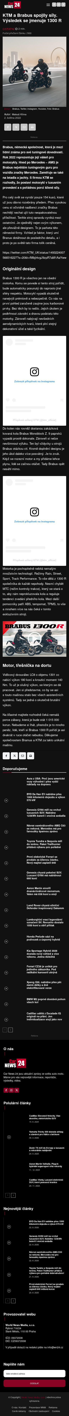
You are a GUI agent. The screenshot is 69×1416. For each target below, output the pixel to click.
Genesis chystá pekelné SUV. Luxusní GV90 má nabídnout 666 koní (44, 875)
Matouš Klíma (19, 114)
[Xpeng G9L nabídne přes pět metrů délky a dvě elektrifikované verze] (14, 986)
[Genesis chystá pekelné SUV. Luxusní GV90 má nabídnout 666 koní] (14, 876)
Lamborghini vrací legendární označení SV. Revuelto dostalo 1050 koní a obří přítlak (45, 922)
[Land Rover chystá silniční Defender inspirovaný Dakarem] (14, 908)
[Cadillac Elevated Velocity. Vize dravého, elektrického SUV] (16, 1118)
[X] (63, 4)
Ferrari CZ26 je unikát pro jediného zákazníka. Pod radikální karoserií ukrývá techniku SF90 (42, 971)
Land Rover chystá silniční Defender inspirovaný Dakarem (45, 906)
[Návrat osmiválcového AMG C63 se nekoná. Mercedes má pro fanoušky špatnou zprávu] (14, 829)
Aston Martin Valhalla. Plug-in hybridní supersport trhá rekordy (46, 1165)
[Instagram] (59, 4)
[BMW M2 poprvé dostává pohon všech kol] (14, 1002)
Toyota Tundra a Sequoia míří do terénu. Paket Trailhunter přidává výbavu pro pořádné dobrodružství (44, 845)
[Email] (24, 127)
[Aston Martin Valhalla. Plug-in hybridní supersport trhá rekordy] (16, 1166)
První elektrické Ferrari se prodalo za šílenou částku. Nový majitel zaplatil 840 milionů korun (43, 861)
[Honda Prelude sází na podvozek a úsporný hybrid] (14, 939)
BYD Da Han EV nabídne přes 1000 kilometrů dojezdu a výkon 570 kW (46, 797)
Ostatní (9, 29)
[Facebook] (54, 4)
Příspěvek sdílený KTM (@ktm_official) (34, 420)
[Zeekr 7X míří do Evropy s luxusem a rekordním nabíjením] (16, 1150)
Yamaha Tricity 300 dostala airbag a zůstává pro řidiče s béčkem (46, 1133)
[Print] (32, 127)
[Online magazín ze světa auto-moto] (12, 5)
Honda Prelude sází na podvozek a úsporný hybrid (43, 938)
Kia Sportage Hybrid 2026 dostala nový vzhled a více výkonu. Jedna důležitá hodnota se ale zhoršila (43, 955)
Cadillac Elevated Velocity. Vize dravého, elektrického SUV (44, 1117)
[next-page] (10, 1030)
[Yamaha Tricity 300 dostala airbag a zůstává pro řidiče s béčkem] (16, 1134)
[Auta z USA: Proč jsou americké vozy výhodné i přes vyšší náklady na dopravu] (14, 782)
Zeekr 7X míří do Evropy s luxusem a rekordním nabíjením (46, 1149)
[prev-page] (5, 1030)
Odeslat (34, 1383)
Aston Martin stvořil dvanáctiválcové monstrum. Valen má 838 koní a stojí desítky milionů (43, 892)
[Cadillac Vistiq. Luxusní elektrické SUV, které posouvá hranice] (16, 1182)
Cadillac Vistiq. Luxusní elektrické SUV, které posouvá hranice (46, 1181)
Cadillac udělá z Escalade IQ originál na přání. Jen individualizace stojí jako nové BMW (45, 1018)
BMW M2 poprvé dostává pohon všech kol (46, 1000)
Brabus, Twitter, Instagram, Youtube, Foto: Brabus (35, 108)
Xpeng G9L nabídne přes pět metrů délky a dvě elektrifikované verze (44, 985)
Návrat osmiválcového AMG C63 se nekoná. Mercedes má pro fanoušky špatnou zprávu (46, 828)
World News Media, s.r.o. (33, 1397)
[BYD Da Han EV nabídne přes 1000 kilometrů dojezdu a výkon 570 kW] (14, 798)
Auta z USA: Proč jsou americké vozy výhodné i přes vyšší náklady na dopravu (46, 781)
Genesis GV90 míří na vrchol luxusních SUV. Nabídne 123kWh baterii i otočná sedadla (46, 812)
